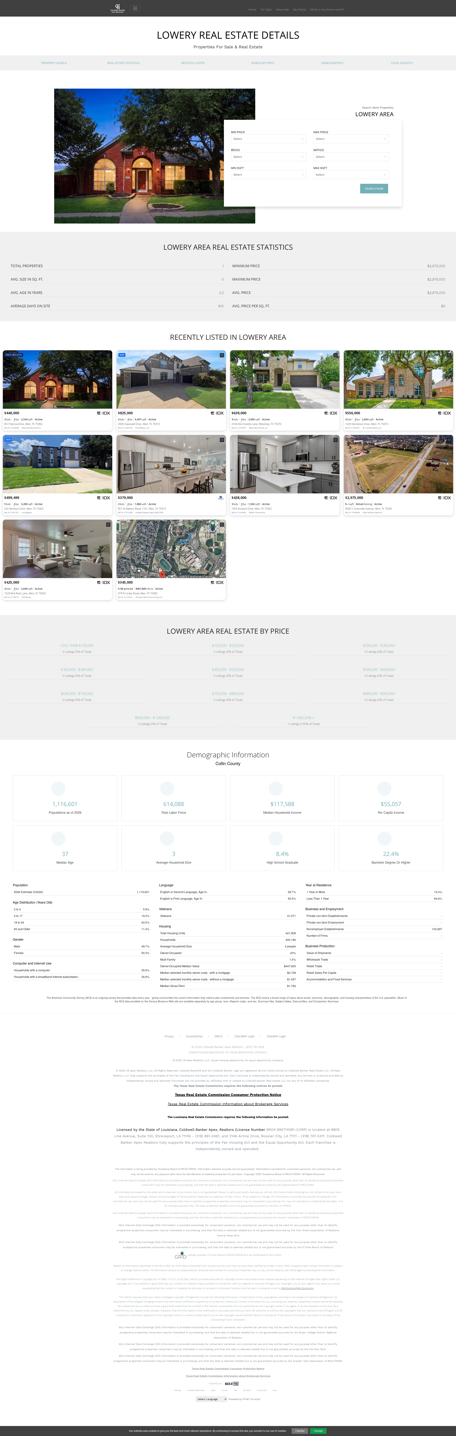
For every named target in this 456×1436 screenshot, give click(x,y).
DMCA (218, 1036)
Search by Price (262, 63)
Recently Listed (193, 63)
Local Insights (402, 63)
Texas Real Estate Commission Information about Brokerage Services (228, 1376)
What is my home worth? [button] (327, 9)
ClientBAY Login (244, 1036)
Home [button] (252, 9)
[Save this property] (108, 355)
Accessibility (194, 1036)
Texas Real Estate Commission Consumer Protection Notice (228, 1095)
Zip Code (247, 1390)
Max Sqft (320, 168)
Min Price (238, 132)
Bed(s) (235, 150)
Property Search (54, 63)
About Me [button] (282, 9)
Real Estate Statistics (123, 63)
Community (261, 1390)
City (235, 1390)
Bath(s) (319, 150)
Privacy (169, 1036)
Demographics (332, 63)
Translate (255, 1399)
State (213, 1390)
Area (274, 1390)
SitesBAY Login (276, 1036)
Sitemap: (177, 1390)
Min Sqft (237, 168)
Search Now (374, 189)
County (225, 1390)
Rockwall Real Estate (196, 1390)
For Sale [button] (266, 9)
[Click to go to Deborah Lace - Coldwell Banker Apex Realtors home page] (120, 8)
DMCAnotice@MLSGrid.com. (297, 1288)
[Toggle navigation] (135, 8)
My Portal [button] (299, 9)
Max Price (321, 132)
